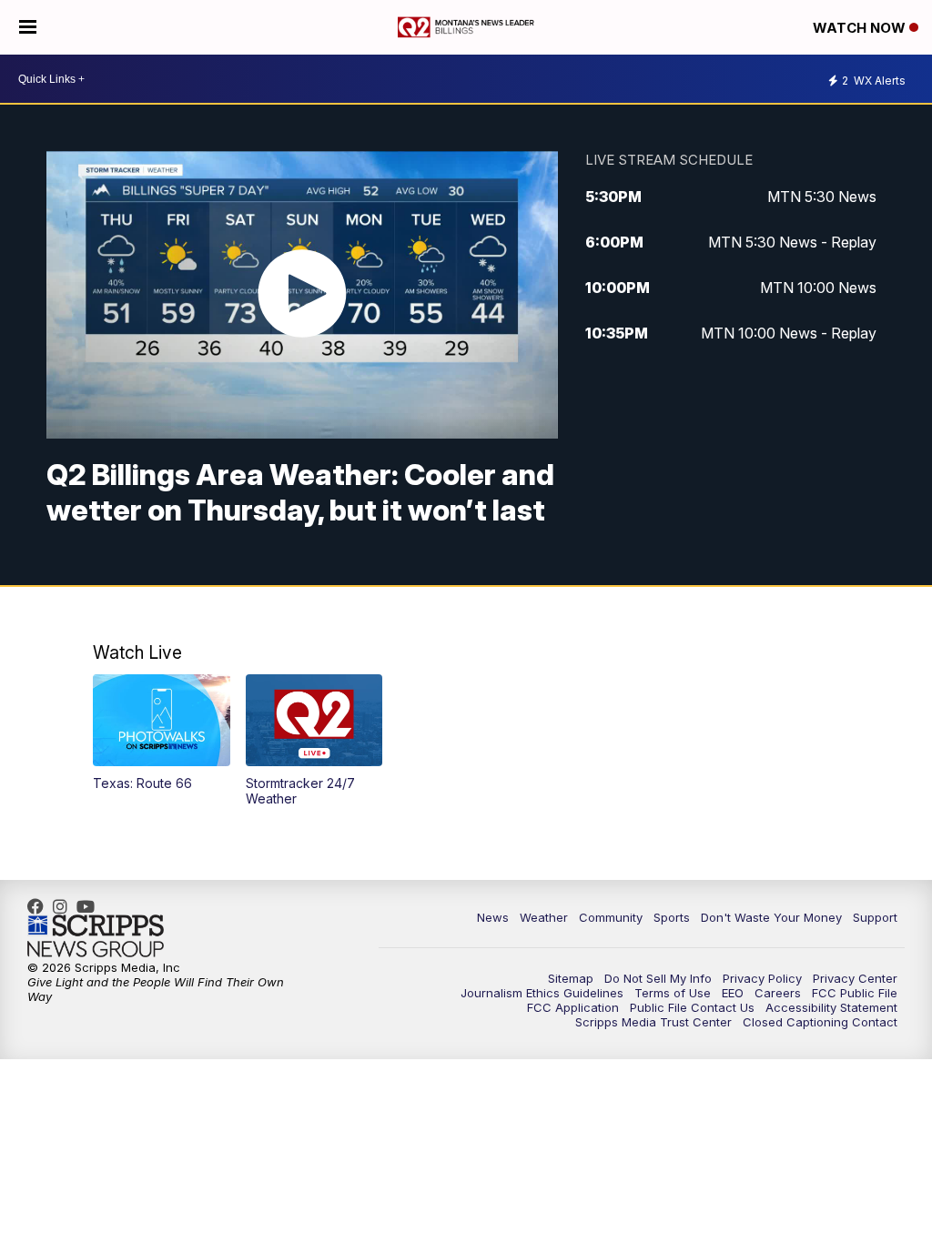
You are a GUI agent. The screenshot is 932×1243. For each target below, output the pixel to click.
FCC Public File (854, 992)
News (493, 917)
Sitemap (570, 978)
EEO (733, 992)
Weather (544, 917)
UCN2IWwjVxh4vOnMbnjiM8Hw (90, 906)
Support (875, 917)
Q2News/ (40, 906)
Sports (671, 917)
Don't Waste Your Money (771, 917)
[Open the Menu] (28, 27)
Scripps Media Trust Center (653, 1022)
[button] (161, 732)
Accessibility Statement (831, 1007)
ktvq (64, 906)
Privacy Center (855, 978)
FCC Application (573, 1007)
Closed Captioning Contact (820, 1022)
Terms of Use (672, 992)
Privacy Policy (762, 978)
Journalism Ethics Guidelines (542, 992)
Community (611, 917)
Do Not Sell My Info (658, 978)
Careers (778, 992)
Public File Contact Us (692, 1007)
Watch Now (861, 27)
